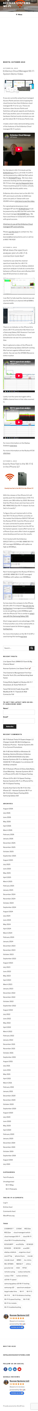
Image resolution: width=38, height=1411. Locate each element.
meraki (30, 1256)
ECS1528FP (8, 1244)
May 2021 (6, 1074)
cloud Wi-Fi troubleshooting (14, 1240)
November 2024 (9, 899)
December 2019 (9, 1143)
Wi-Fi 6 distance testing (22, 1295)
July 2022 (6, 1014)
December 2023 (9, 946)
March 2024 (7, 933)
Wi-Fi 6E (26, 1299)
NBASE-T (19, 1264)
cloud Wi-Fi (27, 1236)
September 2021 (9, 1057)
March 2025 (7, 881)
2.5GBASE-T (9, 1229)
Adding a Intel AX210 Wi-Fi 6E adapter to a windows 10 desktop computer (18, 762)
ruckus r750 (8, 1276)
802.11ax (7, 1232)
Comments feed (9, 1211)
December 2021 (9, 1044)
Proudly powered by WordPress (13, 1406)
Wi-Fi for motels (10, 1303)
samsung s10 (9, 1287)
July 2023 (6, 967)
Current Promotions (14, 747)
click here (13, 446)
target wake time (10, 1291)
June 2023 (7, 971)
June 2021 (7, 1070)
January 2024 (8, 941)
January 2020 (8, 1139)
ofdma (28, 1264)
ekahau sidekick (10, 1252)
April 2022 (7, 1027)
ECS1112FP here (15, 178)
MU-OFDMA (9, 1264)
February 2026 (8, 834)
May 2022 (7, 1023)
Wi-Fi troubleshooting (12, 1307)
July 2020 (6, 1117)
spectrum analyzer (24, 1287)
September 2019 (9, 1156)
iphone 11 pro (20, 1256)
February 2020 (8, 1134)
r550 (18, 1268)
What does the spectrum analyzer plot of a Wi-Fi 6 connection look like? (15, 253)
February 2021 (8, 1087)
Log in (5, 1203)
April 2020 (7, 1130)
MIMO (19, 1260)
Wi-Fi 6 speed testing (12, 1299)
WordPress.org (8, 1216)
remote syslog (9, 1272)
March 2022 (7, 1031)
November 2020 (9, 1100)
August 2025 (8, 860)
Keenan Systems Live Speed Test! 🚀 (17, 668)
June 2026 (7, 817)
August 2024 (8, 912)
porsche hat (8, 1268)
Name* (5, 708)
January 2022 (8, 1040)
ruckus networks (24, 1272)
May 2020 (7, 1126)
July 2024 (6, 916)
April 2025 (7, 877)
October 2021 (8, 1053)
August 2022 (8, 1010)
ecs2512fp (20, 1244)
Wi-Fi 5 (29, 1291)
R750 (24, 1268)
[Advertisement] (19, 37)
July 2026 (6, 813)
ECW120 (30, 1244)
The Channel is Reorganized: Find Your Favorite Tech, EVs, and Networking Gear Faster (18, 675)
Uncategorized (8, 1182)
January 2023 (8, 989)
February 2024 (8, 937)
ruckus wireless (22, 1276)
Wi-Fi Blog (10, 1185)
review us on (16, 1327)
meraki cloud (9, 1260)
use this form (13, 232)
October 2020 (8, 1104)
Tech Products (8, 1177)
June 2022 (7, 1019)
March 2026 (7, 830)
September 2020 (9, 1109)
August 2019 (8, 1160)
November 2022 (9, 997)
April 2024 (7, 929)
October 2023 (8, 954)
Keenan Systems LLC (19, 1315)
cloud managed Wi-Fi (12, 1236)
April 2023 (7, 980)
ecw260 (26, 1248)
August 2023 (8, 963)
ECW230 (17, 1248)
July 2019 (6, 1164)
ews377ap (8, 1256)
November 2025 (9, 847)
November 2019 (9, 1147)
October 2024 (8, 903)
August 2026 (8, 809)
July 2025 (6, 864)
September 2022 (9, 1006)
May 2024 (7, 924)
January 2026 (8, 839)
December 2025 (9, 843)
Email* (5, 717)
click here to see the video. (25, 201)
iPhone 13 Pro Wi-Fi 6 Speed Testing (19, 774)
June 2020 (7, 1121)
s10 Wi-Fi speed (10, 1280)
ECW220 (7, 1248)
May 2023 (7, 976)
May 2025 (7, 873)
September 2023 (9, 959)
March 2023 (7, 984)
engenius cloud (24, 1252)
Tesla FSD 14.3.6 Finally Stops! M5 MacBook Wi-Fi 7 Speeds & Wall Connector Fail (16, 691)
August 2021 (8, 1061)
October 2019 (8, 1151)
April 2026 (7, 826)
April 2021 (7, 1078)
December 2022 (9, 993)
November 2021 (9, 1049)
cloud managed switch (22, 1232)
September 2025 (9, 856)
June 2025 (7, 869)
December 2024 (9, 894)
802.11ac (27, 1229)
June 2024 (7, 920)
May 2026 (7, 822)
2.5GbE (19, 1229)
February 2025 (8, 886)
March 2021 (7, 1083)
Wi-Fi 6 (7, 1295)
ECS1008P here (23, 214)
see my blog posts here (24, 183)
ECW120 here (24, 209)
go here (24, 636)
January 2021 (8, 1091)
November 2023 (9, 950)
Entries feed (7, 1207)
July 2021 (6, 1066)
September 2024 (9, 907)
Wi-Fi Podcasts (11, 1189)
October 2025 (8, 852)
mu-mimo (27, 1260)
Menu (20, 14)
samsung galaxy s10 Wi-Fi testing (16, 1284)
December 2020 (9, 1096)
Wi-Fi (22, 1291)
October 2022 (8, 1001)
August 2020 (8, 1113)
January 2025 (8, 890)
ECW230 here (8, 173)
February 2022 (8, 1036)
